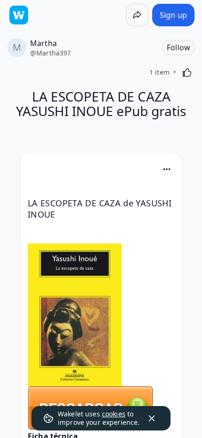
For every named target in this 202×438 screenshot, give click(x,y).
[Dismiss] (151, 418)
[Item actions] (166, 169)
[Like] (186, 72)
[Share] (137, 15)
